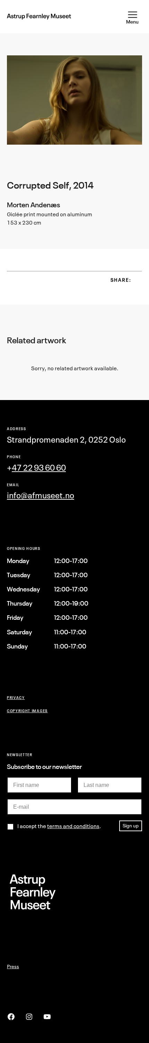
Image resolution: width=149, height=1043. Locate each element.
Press (13, 966)
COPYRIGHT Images (27, 710)
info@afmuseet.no (40, 495)
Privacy (16, 697)
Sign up (131, 825)
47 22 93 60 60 (39, 468)
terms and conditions (73, 826)
